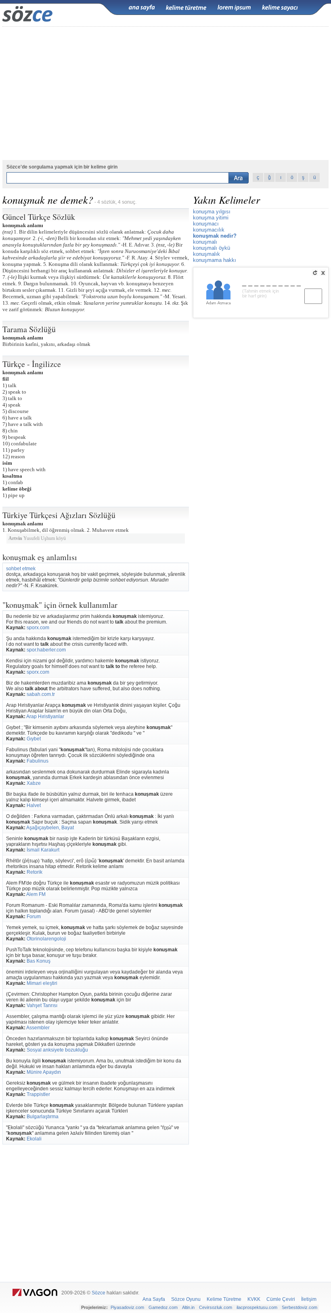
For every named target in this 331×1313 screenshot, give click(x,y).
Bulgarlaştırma (43, 1116)
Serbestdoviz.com (299, 1307)
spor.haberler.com (46, 650)
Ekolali (34, 1139)
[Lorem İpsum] (234, 7)
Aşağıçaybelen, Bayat (50, 827)
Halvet (34, 805)
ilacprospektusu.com (257, 1307)
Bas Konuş (38, 961)
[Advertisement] (165, 1213)
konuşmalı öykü (211, 248)
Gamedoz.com (163, 1307)
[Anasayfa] (142, 7)
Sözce (98, 1293)
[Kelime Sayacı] (280, 7)
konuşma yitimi (210, 218)
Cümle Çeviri (280, 1299)
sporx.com (38, 627)
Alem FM (36, 894)
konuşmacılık (208, 230)
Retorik (34, 872)
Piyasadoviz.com (127, 1307)
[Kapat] (323, 273)
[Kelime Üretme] (186, 7)
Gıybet (34, 739)
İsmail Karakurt (43, 850)
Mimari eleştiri (42, 983)
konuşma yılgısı (211, 212)
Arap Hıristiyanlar (45, 716)
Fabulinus (37, 761)
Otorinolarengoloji (46, 939)
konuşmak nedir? (215, 236)
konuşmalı (205, 242)
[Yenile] (315, 273)
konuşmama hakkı (214, 260)
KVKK (253, 1299)
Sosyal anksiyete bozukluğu (57, 1050)
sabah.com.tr (41, 694)
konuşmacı (206, 224)
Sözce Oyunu (186, 1299)
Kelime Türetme (224, 1299)
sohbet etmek (21, 568)
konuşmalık (206, 254)
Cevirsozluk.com (215, 1307)
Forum (34, 916)
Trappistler (38, 1094)
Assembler (38, 1028)
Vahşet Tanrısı (42, 1005)
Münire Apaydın (44, 1072)
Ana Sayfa (153, 1299)
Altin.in (188, 1307)
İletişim (308, 1299)
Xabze (34, 783)
